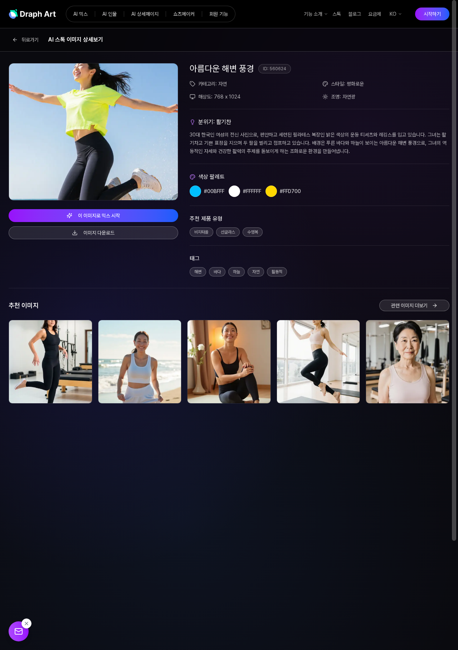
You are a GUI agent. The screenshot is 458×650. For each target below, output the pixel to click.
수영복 (252, 232)
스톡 (336, 14)
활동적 (277, 271)
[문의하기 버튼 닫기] (26, 623)
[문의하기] (19, 631)
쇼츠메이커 (184, 14)
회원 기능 (218, 14)
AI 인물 (109, 14)
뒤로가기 (30, 40)
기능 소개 (313, 14)
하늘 (236, 271)
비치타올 (201, 232)
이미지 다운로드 (98, 233)
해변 (197, 271)
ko (393, 14)
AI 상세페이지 (145, 14)
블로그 (354, 14)
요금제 (374, 14)
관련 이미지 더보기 (409, 305)
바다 (217, 271)
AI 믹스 (80, 14)
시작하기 (432, 14)
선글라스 (228, 232)
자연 (255, 271)
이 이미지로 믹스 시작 (99, 215)
